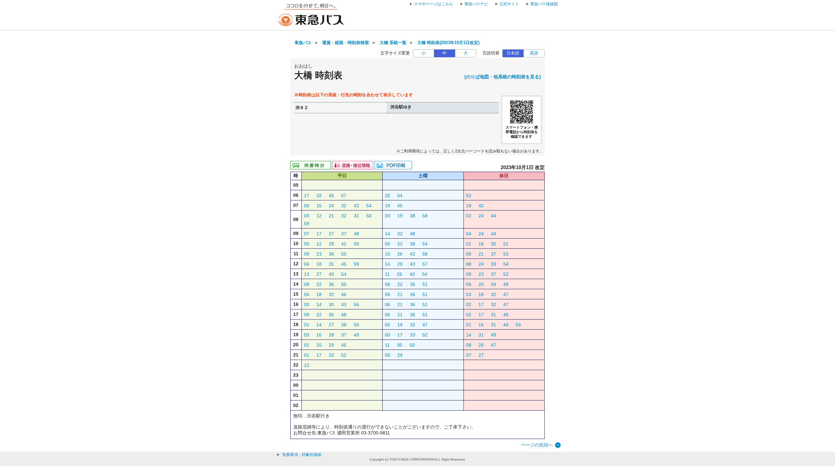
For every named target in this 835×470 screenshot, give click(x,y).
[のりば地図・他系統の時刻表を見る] (502, 76)
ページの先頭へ (537, 444)
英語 (534, 53)
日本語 (513, 53)
